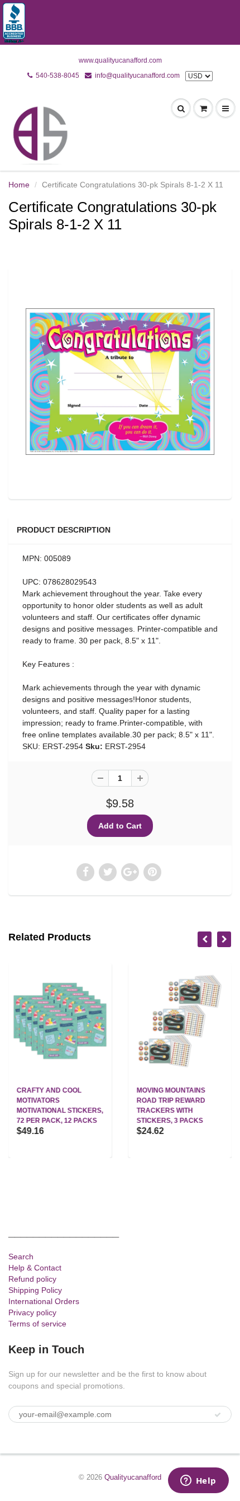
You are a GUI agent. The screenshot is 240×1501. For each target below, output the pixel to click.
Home (19, 184)
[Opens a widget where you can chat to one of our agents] (198, 1481)
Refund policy (32, 1278)
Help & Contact (34, 1267)
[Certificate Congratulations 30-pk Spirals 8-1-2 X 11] (120, 381)
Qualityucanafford (132, 1477)
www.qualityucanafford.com (120, 60)
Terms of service (37, 1323)
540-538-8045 (57, 75)
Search (20, 1256)
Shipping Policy (35, 1290)
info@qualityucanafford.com (137, 75)
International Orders (43, 1301)
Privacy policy (32, 1312)
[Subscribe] (218, 1415)
